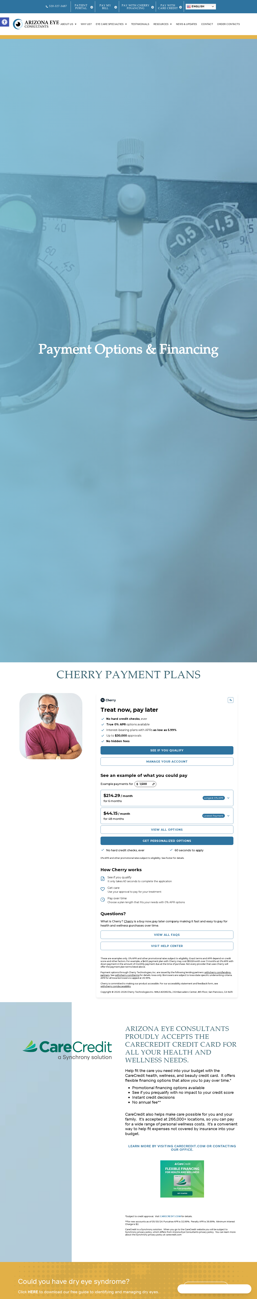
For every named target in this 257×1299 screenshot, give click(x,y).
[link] (4, 22)
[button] (167, 798)
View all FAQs (167, 934)
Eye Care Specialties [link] (109, 24)
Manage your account (167, 761)
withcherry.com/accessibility (116, 986)
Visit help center (167, 946)
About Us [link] (66, 24)
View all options (167, 829)
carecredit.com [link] (170, 1216)
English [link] (197, 6)
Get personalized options (167, 841)
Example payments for (117, 784)
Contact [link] (207, 24)
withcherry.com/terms (127, 975)
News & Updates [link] (186, 24)
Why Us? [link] (86, 24)
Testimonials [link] (140, 24)
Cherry (128, 921)
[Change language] (230, 700)
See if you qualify (167, 750)
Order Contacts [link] (228, 24)
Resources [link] (161, 24)
